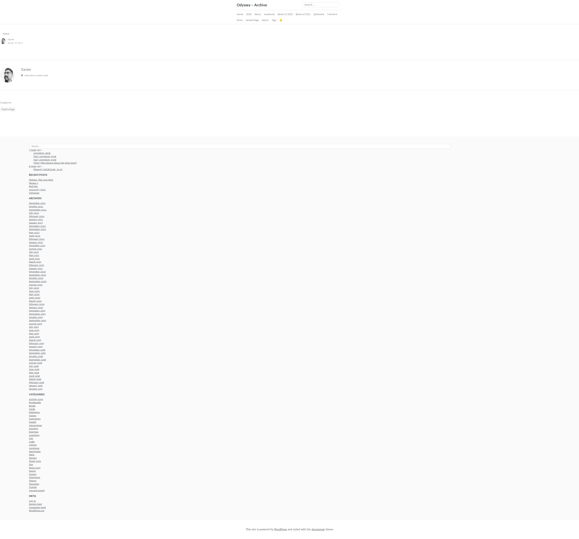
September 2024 (37, 210)
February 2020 (36, 304)
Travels (33, 487)
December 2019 (37, 310)
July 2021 (34, 252)
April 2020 (34, 297)
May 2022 (34, 232)
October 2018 (36, 356)
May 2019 (34, 333)
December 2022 (37, 226)
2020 (249, 14)
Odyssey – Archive (252, 5)
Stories (32, 474)
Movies (33, 458)
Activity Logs (36, 399)
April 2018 (34, 376)
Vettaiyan (34, 193)
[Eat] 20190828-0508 (44, 156)
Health (32, 422)
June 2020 (34, 291)
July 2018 (34, 366)
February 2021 (36, 265)
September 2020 (37, 281)
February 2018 (36, 382)
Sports (32, 471)
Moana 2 (33, 183)
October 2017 (36, 389)
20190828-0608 (42, 153)
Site (31, 464)
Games (32, 415)
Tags (274, 20)
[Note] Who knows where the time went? (55, 163)
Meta (31, 454)
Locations (34, 448)
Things (32, 480)
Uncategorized (36, 490)
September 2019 (37, 320)
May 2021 (34, 255)
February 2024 (36, 216)
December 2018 (37, 350)
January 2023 (36, 222)
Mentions (332, 14)
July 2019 (34, 327)
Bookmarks (35, 402)
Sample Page (252, 20)
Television (34, 477)
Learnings (34, 435)
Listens (33, 445)
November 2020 (37, 275)
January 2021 (36, 268)
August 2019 (35, 323)
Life (31, 438)
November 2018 (37, 353)
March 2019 (35, 340)
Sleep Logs (34, 467)
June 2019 (34, 330)
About (258, 14)
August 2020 (36, 284)
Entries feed (35, 504)
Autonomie (318, 529)
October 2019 (36, 317)
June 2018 (34, 369)
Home (240, 14)
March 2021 (35, 262)
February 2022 (36, 239)
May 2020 (34, 294)
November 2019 (37, 314)
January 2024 (36, 219)
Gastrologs (8, 109)
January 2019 (36, 346)
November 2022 (37, 229)
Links (32, 441)
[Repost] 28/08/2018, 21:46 (47, 169)
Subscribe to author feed (36, 75)
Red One (33, 186)
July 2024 (34, 213)
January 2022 (36, 242)
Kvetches (33, 432)
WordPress (280, 529)
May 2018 (34, 372)
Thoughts (34, 484)
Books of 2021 (303, 14)
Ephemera (319, 14)
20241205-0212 (37, 189)
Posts (240, 20)
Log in (32, 501)
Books (32, 406)
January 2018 (36, 385)
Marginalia (35, 451)
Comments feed (37, 507)
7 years (32, 150)
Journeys (33, 428)
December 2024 (37, 203)
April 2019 (34, 336)
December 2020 (37, 271)
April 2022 (34, 235)
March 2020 (35, 301)
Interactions (35, 425)
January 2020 (36, 307)
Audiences (269, 14)
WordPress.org (36, 510)
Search (265, 20)
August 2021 (35, 249)
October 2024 (36, 206)
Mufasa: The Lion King (41, 180)
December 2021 (37, 245)
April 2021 (34, 258)
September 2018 (37, 359)
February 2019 (36, 343)
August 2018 (35, 363)
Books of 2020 (285, 14)
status (6, 33)
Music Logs (35, 461)
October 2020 (36, 278)
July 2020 (34, 288)
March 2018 (35, 379)
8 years (32, 166)
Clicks (32, 409)
